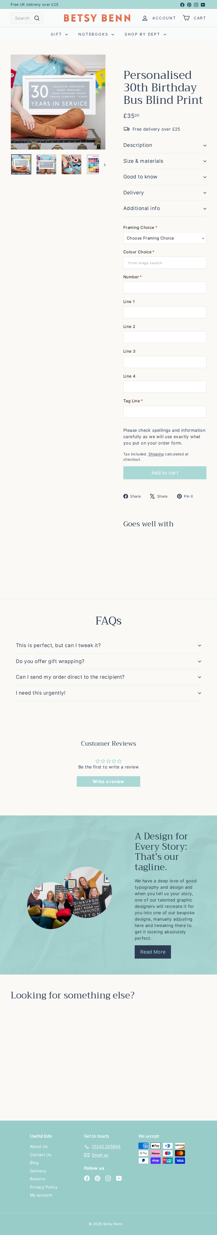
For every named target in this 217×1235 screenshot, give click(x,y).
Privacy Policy (44, 1187)
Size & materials (143, 161)
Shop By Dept (143, 34)
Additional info (141, 208)
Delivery (133, 193)
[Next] (102, 164)
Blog (34, 1162)
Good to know (140, 177)
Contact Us (41, 1154)
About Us (39, 1146)
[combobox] (27, 18)
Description (137, 145)
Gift (57, 34)
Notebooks (94, 34)
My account (41, 1195)
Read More (153, 952)
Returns (38, 1178)
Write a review (108, 781)
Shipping (156, 454)
